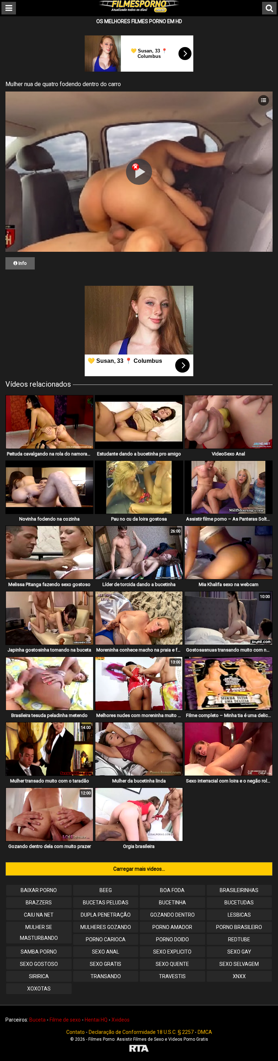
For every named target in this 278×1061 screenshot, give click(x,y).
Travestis (172, 976)
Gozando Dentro (172, 915)
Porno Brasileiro (239, 927)
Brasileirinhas (239, 890)
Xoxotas (39, 989)
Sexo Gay (239, 952)
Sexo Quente (172, 964)
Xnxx (239, 976)
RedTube (239, 939)
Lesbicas (239, 915)
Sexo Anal (105, 952)
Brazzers (39, 902)
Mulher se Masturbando (39, 932)
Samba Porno (39, 952)
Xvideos (120, 1020)
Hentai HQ (96, 1020)
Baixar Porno (39, 890)
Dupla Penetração (106, 915)
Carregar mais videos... (139, 869)
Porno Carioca (106, 939)
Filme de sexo (65, 1020)
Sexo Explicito (172, 952)
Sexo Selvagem (239, 964)
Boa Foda (172, 890)
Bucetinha (172, 902)
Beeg (106, 890)
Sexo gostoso (39, 964)
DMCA (205, 1032)
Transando (105, 976)
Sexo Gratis (105, 964)
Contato (75, 1032)
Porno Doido (172, 939)
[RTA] (139, 1049)
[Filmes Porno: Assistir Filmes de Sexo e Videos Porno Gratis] (139, 10)
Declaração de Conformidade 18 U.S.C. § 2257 (141, 1032)
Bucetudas (239, 902)
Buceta (37, 1020)
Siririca (39, 976)
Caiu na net (39, 915)
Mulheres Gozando (105, 927)
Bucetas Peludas (106, 902)
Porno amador (172, 927)
